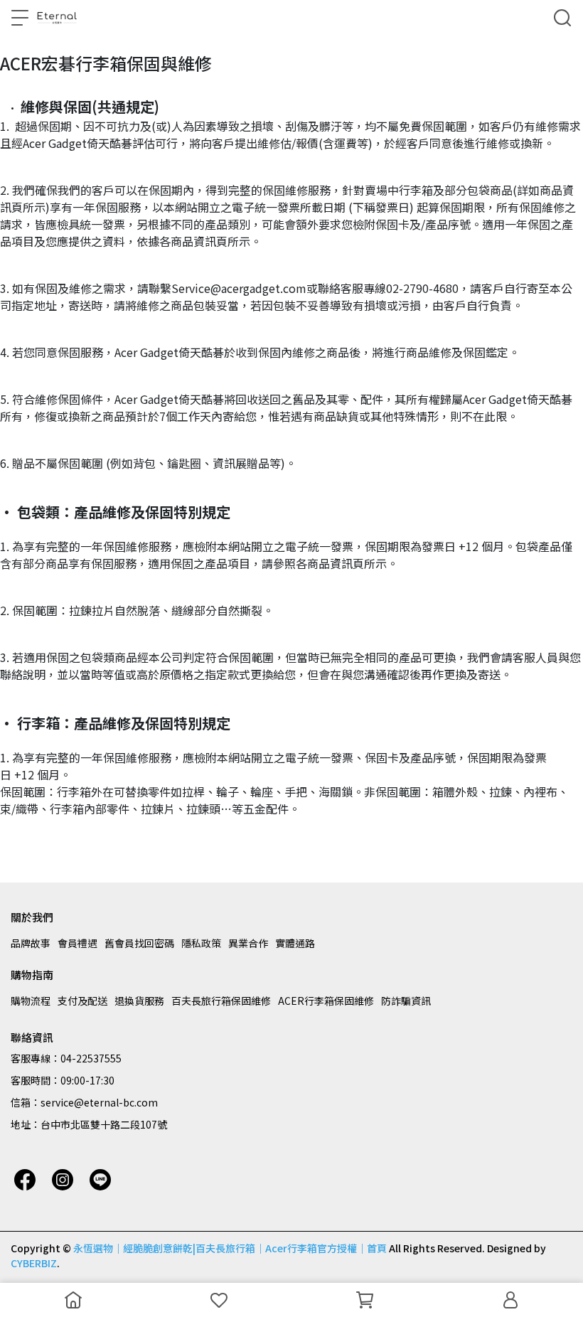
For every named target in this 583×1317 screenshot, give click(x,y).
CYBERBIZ (34, 1263)
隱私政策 (201, 943)
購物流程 (30, 1000)
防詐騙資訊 (406, 1000)
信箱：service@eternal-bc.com (84, 1102)
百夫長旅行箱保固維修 (221, 1000)
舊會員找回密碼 (139, 943)
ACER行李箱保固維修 (326, 1000)
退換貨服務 (139, 1000)
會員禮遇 (77, 943)
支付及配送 (82, 1000)
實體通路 (295, 943)
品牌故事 (30, 943)
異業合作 (248, 943)
